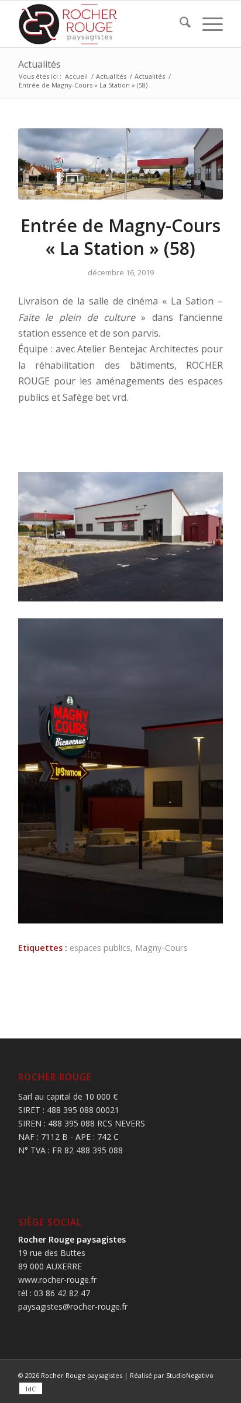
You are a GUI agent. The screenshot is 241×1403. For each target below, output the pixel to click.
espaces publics (100, 947)
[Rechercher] (179, 24)
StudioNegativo (190, 1375)
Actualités (39, 64)
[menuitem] (179, 24)
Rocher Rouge (63, 1375)
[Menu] (207, 24)
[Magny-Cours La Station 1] (120, 164)
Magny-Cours (161, 947)
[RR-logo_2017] (100, 24)
